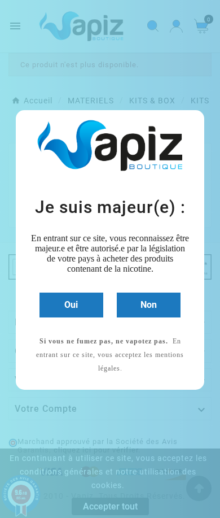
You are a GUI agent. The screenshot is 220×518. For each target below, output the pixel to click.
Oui (71, 304)
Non (148, 304)
